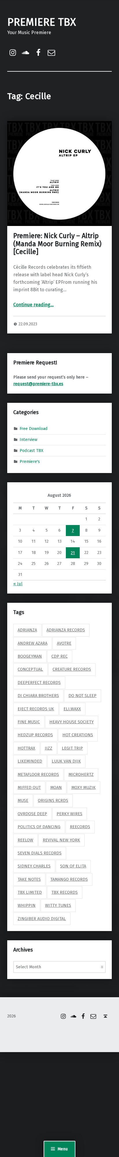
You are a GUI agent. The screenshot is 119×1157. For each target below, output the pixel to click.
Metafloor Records (38, 774)
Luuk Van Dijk (66, 761)
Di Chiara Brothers (38, 695)
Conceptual (30, 669)
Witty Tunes (58, 905)
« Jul (18, 583)
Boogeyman (30, 656)
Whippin (27, 905)
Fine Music (29, 721)
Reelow (25, 840)
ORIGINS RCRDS (53, 800)
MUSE (23, 800)
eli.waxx (72, 708)
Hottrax (26, 748)
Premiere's (30, 461)
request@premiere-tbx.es (38, 383)
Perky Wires (69, 813)
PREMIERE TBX (41, 22)
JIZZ (48, 748)
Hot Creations (77, 734)
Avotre (64, 643)
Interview (28, 439)
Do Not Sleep (82, 695)
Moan (56, 787)
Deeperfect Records (39, 682)
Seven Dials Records (40, 853)
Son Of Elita (73, 866)
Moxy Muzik (83, 787)
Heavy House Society (71, 721)
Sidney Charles (34, 866)
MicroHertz (81, 774)
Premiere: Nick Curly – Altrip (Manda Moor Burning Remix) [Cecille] (57, 244)
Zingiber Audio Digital (42, 918)
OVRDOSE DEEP (32, 813)
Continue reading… (33, 304)
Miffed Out (29, 787)
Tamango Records (69, 879)
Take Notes (29, 879)
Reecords (80, 826)
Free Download (34, 428)
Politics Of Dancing (39, 826)
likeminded (30, 761)
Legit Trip (72, 748)
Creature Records (72, 669)
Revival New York (61, 840)
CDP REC (59, 656)
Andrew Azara (32, 643)
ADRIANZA (27, 630)
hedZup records (35, 734)
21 (73, 552)
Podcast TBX (31, 450)
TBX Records (64, 892)
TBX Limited (30, 892)
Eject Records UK (36, 708)
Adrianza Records (66, 630)
